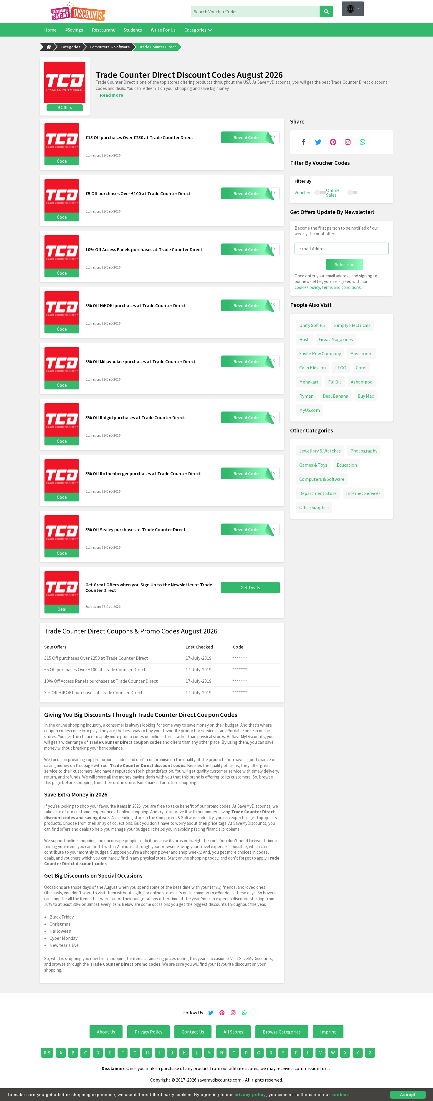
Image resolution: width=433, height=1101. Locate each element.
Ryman (306, 396)
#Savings (74, 30)
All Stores (233, 1032)
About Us (106, 1032)
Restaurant (103, 30)
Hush (304, 339)
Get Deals (250, 587)
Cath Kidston (312, 368)
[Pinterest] (333, 142)
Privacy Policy (148, 1032)
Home (50, 30)
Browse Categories (282, 1032)
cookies (340, 1094)
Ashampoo (362, 382)
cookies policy (307, 287)
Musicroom (361, 353)
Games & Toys (313, 465)
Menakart (309, 382)
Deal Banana (335, 396)
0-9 (47, 1053)
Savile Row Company (320, 353)
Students (133, 30)
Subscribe (344, 264)
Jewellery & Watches (320, 451)
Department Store (318, 493)
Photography (363, 451)
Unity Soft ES (312, 325)
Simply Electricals (352, 325)
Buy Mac (366, 396)
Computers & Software (110, 47)
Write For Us (163, 30)
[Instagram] (347, 142)
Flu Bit (334, 382)
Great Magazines (336, 339)
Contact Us (193, 1032)
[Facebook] (303, 142)
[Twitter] (318, 142)
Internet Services (363, 493)
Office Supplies (314, 507)
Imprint (328, 1032)
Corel (361, 368)
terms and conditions (341, 287)
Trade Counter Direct (157, 47)
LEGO (340, 368)
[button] (353, 8)
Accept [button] (408, 1094)
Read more (111, 95)
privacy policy (250, 1094)
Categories (195, 30)
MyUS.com (309, 410)
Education (347, 465)
